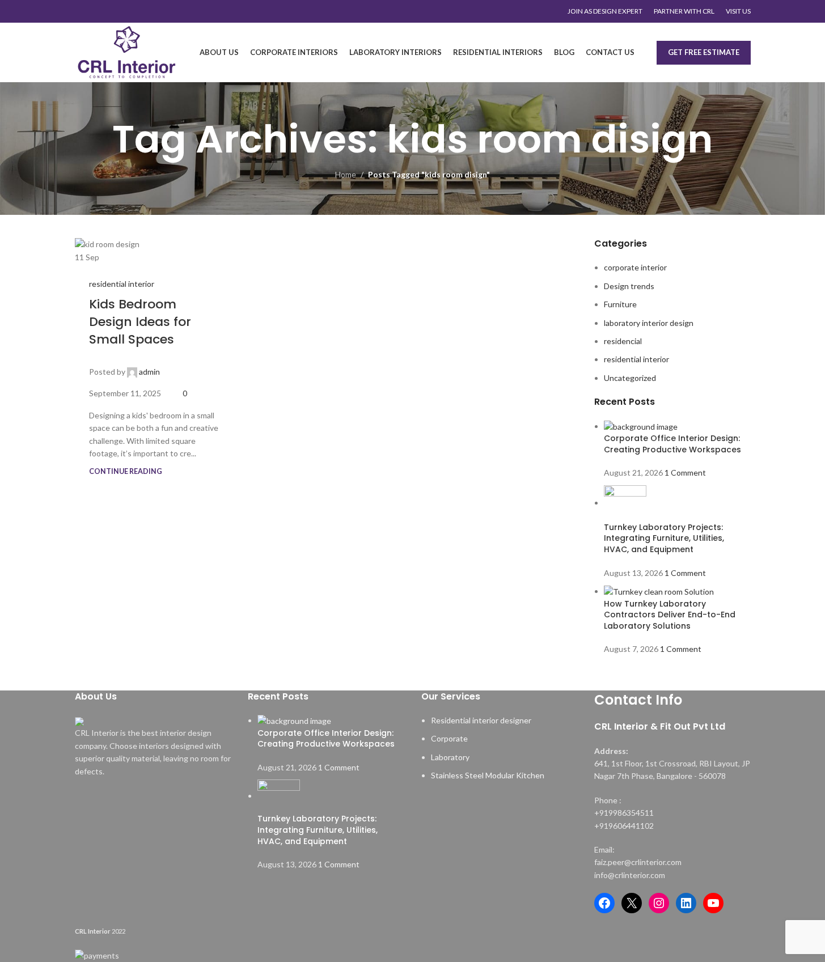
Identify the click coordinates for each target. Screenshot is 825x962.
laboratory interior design (648, 323)
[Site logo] (127, 51)
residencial (623, 341)
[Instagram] (659, 903)
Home (345, 174)
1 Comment (685, 472)
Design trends (629, 286)
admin (149, 371)
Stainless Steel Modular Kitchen (487, 775)
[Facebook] (604, 903)
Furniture (620, 304)
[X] (631, 903)
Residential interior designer (481, 720)
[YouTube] (713, 903)
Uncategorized (630, 378)
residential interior (121, 284)
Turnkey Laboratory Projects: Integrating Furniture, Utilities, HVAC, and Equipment (664, 538)
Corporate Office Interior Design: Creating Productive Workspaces (672, 444)
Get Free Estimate (703, 52)
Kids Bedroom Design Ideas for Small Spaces (140, 321)
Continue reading (125, 471)
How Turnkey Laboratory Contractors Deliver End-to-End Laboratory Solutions (669, 615)
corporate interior (635, 267)
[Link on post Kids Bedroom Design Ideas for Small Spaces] (155, 251)
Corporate (449, 738)
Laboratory (450, 757)
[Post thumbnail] (641, 426)
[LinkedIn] (686, 903)
